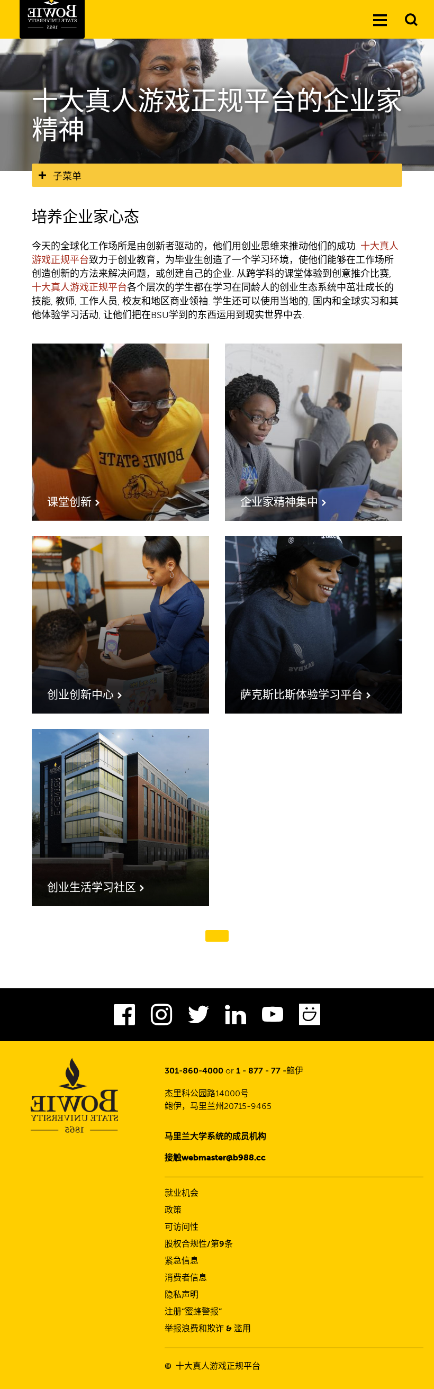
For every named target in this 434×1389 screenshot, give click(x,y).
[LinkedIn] (235, 1018)
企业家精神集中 (279, 502)
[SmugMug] (309, 1018)
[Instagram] (161, 1018)
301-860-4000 (194, 1071)
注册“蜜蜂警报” (193, 1312)
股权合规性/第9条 (199, 1244)
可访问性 (181, 1227)
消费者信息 (186, 1278)
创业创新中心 (80, 695)
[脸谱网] (124, 1018)
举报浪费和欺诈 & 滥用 (208, 1329)
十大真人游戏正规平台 (79, 288)
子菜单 (67, 176)
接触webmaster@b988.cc (215, 1158)
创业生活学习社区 (91, 888)
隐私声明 (181, 1295)
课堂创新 (69, 502)
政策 (173, 1210)
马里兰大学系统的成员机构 (215, 1137)
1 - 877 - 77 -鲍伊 (269, 1071)
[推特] (198, 1018)
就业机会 (181, 1193)
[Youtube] (272, 1018)
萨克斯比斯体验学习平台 (301, 695)
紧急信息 (181, 1261)
